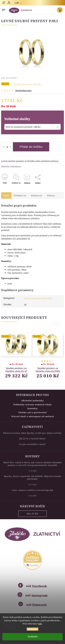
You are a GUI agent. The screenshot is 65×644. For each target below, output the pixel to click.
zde (40, 623)
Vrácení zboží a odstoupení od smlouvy (32, 416)
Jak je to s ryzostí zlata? (32, 438)
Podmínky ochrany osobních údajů (32, 404)
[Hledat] (3, 3)
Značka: (27, 84)
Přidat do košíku (31, 146)
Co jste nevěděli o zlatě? (32, 444)
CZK (17, 3)
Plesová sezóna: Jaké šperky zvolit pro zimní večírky (32, 433)
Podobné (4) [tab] (20, 195)
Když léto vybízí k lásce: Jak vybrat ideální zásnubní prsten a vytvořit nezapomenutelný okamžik (32, 463)
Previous (55, 323)
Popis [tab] (6, 195)
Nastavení (32, 629)
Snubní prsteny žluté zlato (38, 298)
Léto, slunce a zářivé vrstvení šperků (32, 490)
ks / (32, 513)
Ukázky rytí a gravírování (32, 412)
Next (59, 323)
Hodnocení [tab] (36, 195)
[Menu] (3, 9)
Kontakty (32, 408)
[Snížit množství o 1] (3, 147)
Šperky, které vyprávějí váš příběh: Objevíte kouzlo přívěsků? (32, 477)
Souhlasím (33, 636)
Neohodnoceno (23, 90)
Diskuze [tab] (51, 195)
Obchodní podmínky (32, 400)
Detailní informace (11, 166)
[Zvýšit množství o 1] (10, 147)
